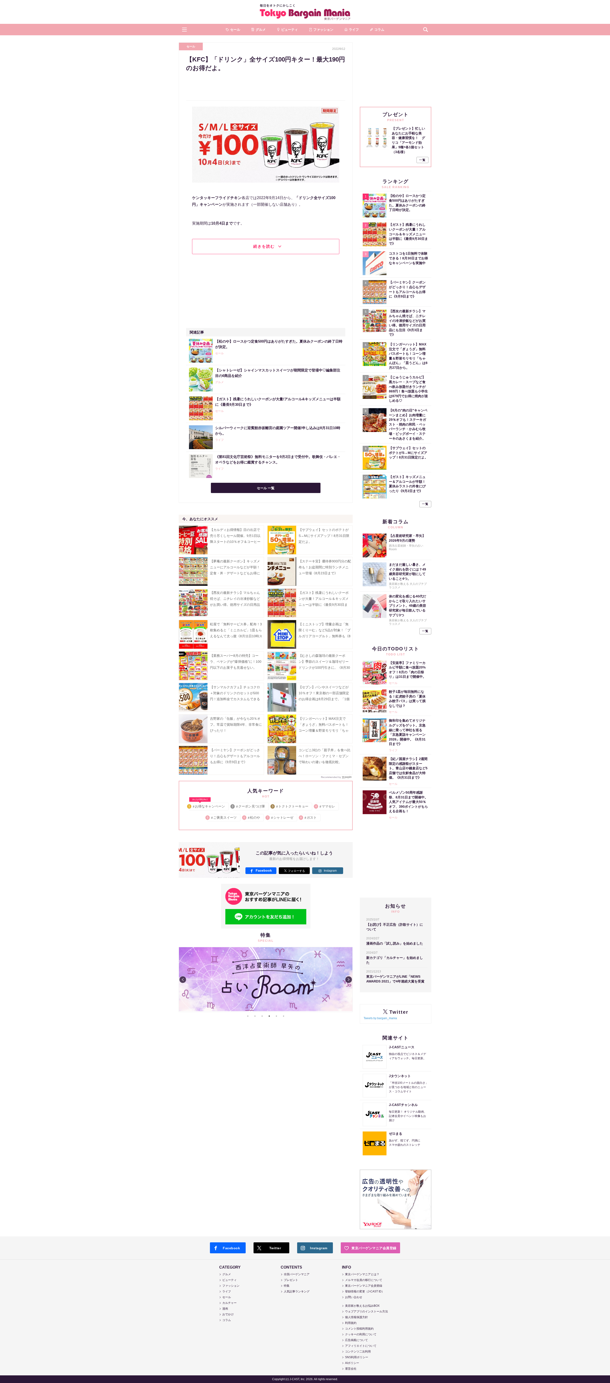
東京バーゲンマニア (305, 12)
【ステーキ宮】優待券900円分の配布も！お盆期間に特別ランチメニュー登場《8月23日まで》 (325, 567)
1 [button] (247, 1016)
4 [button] (269, 1016)
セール (191, 46)
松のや (252, 817)
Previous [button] (182, 979)
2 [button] (255, 1016)
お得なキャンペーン (207, 805)
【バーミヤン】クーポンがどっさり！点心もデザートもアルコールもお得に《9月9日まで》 (235, 756)
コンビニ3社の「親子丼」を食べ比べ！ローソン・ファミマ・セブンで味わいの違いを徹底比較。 (325, 756)
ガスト (309, 817)
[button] (184, 29)
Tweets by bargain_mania (380, 1018)
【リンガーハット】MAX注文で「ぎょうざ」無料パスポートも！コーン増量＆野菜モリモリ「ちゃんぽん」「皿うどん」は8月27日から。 (325, 731)
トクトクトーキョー (290, 806)
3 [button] (262, 1016)
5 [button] (276, 1016)
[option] (266, 979)
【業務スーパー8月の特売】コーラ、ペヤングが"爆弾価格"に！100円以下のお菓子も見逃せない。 (235, 661)
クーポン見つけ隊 (248, 806)
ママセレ (325, 806)
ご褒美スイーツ (222, 817)
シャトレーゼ (280, 817)
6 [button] (283, 1016)
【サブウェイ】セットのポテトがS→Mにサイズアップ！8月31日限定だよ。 (324, 536)
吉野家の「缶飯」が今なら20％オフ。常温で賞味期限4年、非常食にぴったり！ (236, 724)
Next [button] (348, 979)
